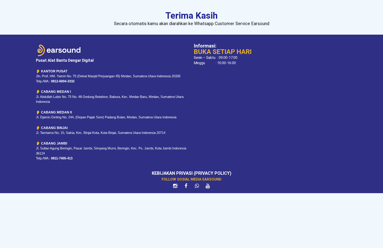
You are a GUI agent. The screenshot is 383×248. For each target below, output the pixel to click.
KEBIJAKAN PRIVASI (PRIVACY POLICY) (191, 173)
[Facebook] (186, 186)
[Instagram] (175, 186)
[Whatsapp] (197, 186)
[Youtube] (208, 186)
